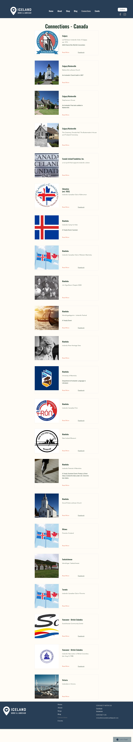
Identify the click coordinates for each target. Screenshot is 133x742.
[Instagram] (124, 14)
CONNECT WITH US (104, 705)
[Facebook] (120, 14)
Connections (62, 717)
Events (60, 720)
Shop (60, 711)
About (60, 707)
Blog (59, 714)
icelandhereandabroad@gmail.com (107, 718)
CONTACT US (101, 714)
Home (60, 704)
